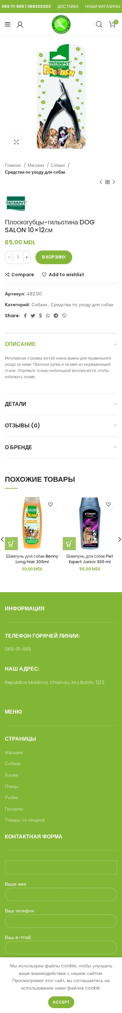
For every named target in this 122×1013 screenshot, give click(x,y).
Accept (61, 1002)
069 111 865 (13, 6)
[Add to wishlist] (50, 504)
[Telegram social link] (56, 315)
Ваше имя (15, 884)
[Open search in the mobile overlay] (99, 24)
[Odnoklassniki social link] (40, 315)
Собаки (58, 165)
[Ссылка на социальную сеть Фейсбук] (25, 315)
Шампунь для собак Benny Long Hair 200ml (32, 559)
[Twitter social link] (33, 315)
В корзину (54, 257)
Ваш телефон (19, 911)
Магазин (36, 165)
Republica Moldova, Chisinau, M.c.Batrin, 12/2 (54, 682)
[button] (69, 543)
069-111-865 (18, 649)
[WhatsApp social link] (48, 315)
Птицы (12, 786)
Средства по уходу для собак (35, 172)
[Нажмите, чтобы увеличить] (16, 142)
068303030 (39, 6)
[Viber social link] (64, 315)
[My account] (20, 24)
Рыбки (11, 797)
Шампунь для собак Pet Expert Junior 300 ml (89, 559)
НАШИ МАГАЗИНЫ (102, 6)
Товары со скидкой (25, 820)
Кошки (11, 775)
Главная (13, 165)
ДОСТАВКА (68, 6)
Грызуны (14, 809)
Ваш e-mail (18, 938)
